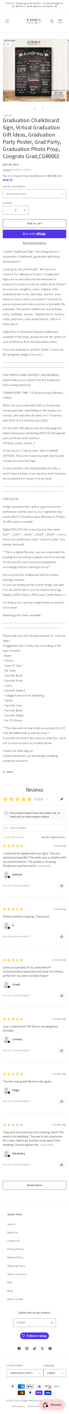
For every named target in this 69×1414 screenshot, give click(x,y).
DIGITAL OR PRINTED (14, 186)
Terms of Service (17, 1274)
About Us (12, 1232)
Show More (44, 865)
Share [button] (9, 771)
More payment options (34, 242)
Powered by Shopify (37, 1400)
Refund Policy (15, 1257)
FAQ (9, 1282)
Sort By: (46, 837)
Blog (10, 1290)
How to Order (15, 1299)
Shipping (7, 169)
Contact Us (13, 1240)
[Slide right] (43, 108)
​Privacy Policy (15, 1249)
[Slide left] (26, 108)
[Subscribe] (52, 1322)
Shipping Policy (16, 1266)
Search (11, 1224)
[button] (7, 21)
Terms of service (35, 1406)
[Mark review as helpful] (61, 886)
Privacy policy (18, 1406)
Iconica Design (20, 1400)
